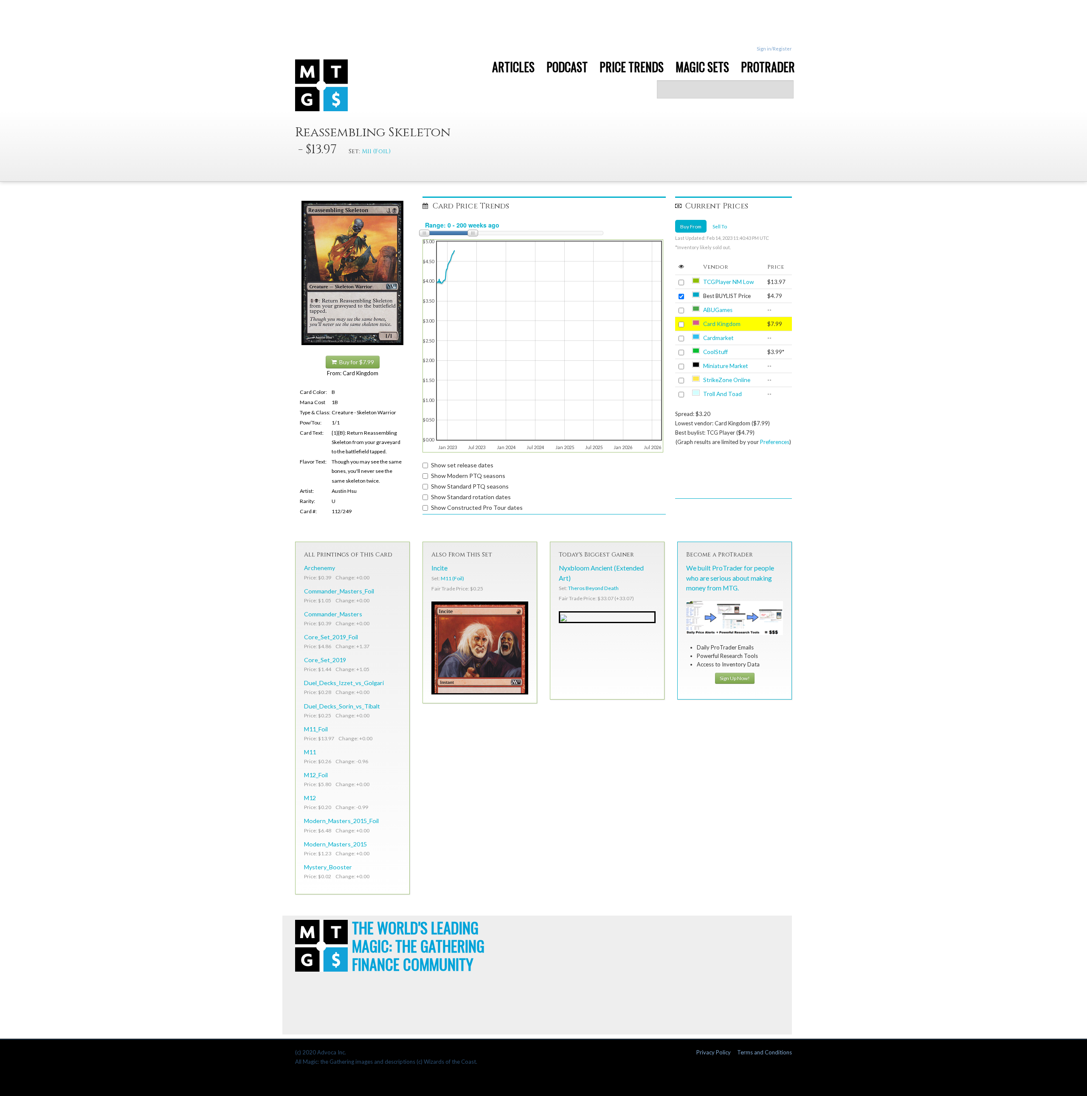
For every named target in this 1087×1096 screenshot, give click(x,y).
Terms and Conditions (764, 1052)
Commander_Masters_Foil (339, 591)
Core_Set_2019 (325, 659)
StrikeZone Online (726, 380)
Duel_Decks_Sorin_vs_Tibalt (342, 706)
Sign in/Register (774, 48)
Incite (439, 568)
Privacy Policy (713, 1052)
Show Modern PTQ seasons (468, 475)
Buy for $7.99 (355, 362)
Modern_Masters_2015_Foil (341, 820)
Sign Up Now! (735, 678)
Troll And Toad (722, 394)
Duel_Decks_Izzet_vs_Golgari (344, 682)
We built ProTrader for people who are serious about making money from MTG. (730, 577)
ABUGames (717, 309)
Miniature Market (725, 366)
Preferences (774, 441)
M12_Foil (316, 774)
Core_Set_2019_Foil (331, 637)
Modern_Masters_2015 (335, 844)
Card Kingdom (722, 323)
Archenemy (319, 567)
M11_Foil (316, 729)
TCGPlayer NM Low (728, 281)
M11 (310, 752)
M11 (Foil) (376, 151)
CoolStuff (715, 351)
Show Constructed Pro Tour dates (477, 507)
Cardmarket (718, 337)
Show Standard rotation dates (471, 496)
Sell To (719, 226)
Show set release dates (462, 465)
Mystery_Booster (328, 867)
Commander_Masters (333, 614)
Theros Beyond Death (593, 588)
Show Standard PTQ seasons (470, 486)
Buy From (690, 226)
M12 (310, 797)
